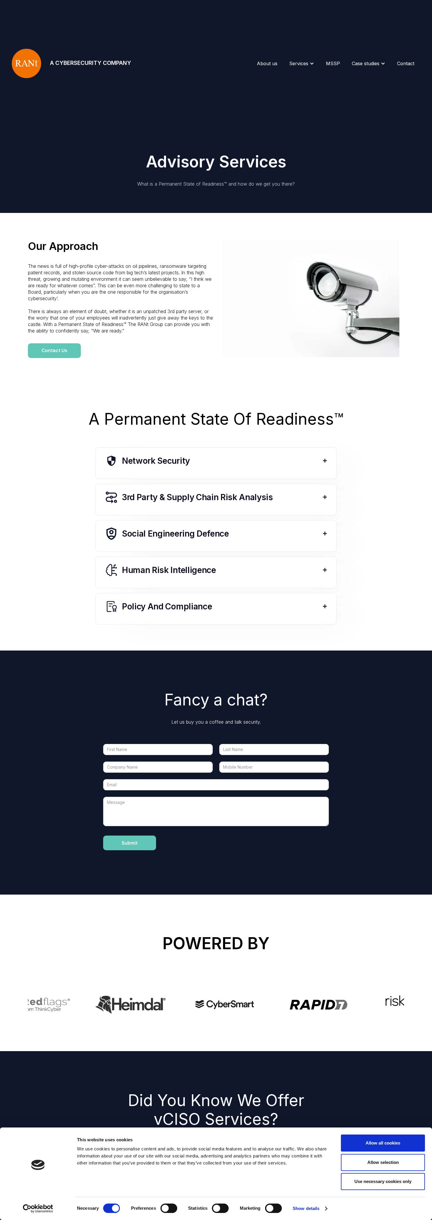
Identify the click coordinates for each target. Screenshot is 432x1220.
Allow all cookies (383, 1142)
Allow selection (383, 1162)
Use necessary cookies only (382, 1181)
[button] (301, 63)
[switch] (168, 1208)
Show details (306, 1208)
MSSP (333, 63)
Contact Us (54, 350)
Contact (405, 63)
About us (267, 63)
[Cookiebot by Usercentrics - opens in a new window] (38, 1208)
